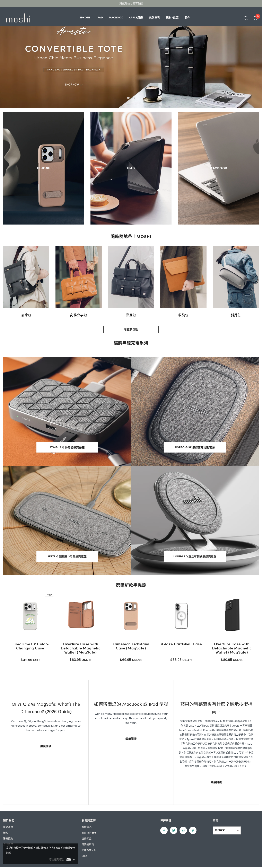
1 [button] (128, 98)
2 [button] (133, 98)
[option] (26, 281)
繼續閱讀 (46, 746)
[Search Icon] (246, 18)
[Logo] (18, 18)
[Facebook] (164, 830)
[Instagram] (183, 830)
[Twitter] (173, 830)
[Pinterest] (192, 830)
